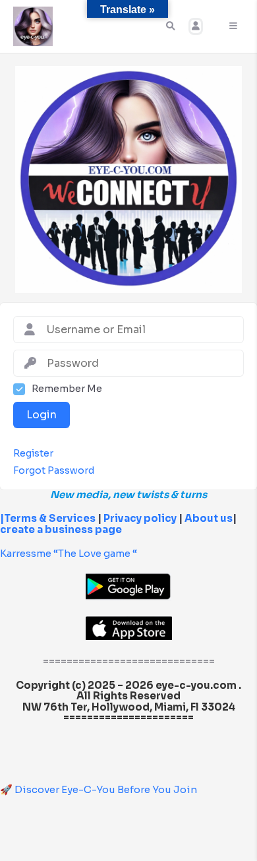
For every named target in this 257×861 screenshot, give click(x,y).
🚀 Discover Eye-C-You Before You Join (98, 789)
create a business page (61, 529)
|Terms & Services (48, 518)
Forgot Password (53, 470)
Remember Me (67, 389)
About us (208, 518)
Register (33, 453)
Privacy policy (140, 518)
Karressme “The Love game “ (68, 553)
